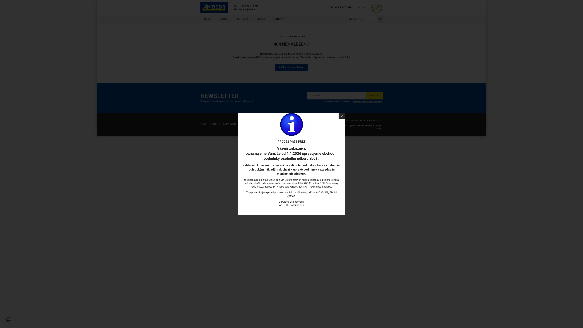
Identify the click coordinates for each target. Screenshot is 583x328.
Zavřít (342, 116)
